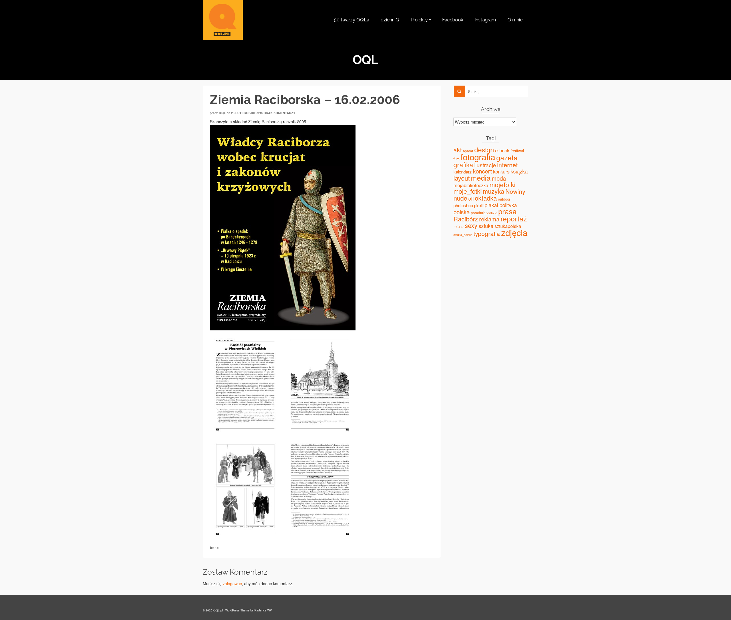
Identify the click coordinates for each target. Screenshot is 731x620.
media (481, 177)
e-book (502, 150)
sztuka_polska (462, 235)
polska (461, 212)
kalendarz (462, 172)
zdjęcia (514, 232)
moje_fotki (467, 191)
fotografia (478, 157)
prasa (507, 211)
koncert (482, 171)
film (456, 158)
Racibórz (465, 218)
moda (499, 178)
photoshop (463, 205)
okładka (486, 197)
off (471, 198)
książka (519, 171)
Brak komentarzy (279, 113)
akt (457, 149)
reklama (489, 219)
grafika (463, 164)
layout (461, 177)
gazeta (507, 157)
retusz (458, 226)
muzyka (493, 191)
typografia (486, 233)
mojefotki (502, 184)
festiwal (517, 151)
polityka (508, 205)
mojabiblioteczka (470, 185)
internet (507, 164)
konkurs (501, 171)
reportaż (514, 218)
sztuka (486, 225)
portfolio (491, 213)
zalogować (232, 583)
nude (460, 197)
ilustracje (485, 165)
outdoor (504, 199)
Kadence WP (263, 610)
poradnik (478, 212)
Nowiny (515, 191)
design (484, 149)
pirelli (478, 205)
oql (222, 113)
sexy (471, 225)
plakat (491, 205)
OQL (216, 548)
